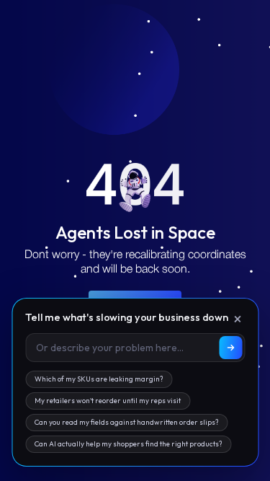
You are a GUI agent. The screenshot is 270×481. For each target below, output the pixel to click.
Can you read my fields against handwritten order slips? (126, 422)
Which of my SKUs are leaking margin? (99, 379)
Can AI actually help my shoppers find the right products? (128, 444)
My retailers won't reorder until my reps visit (108, 400)
